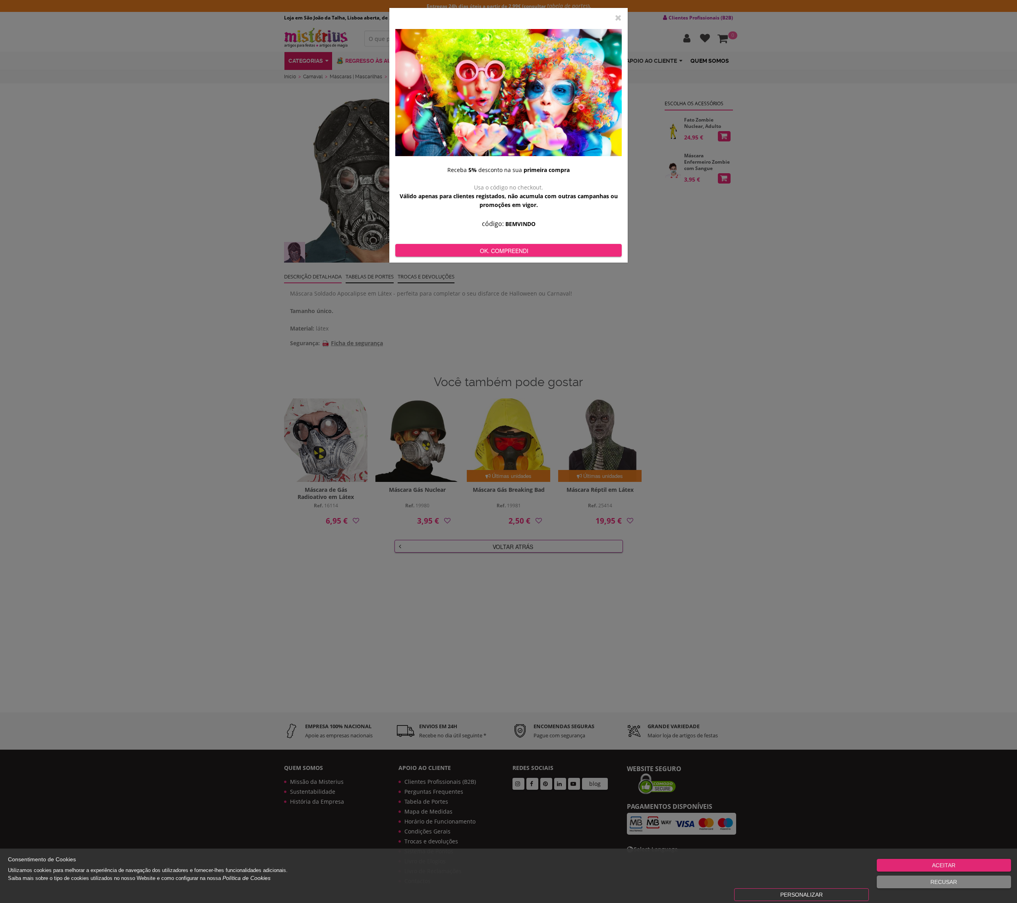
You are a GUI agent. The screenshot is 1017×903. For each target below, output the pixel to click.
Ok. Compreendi (504, 251)
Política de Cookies (246, 878)
